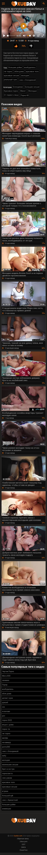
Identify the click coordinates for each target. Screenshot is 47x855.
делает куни (7, 698)
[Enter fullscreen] (43, 36)
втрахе (5, 791)
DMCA (23, 847)
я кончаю (6, 711)
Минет (23, 91)
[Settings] (34, 36)
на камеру (6, 742)
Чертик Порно (8, 671)
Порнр (4, 685)
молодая (25, 76)
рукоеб (5, 702)
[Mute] (24, 36)
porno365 (6, 747)
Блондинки (18, 87)
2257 (23, 844)
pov (3, 716)
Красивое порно (11, 91)
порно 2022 (7, 720)
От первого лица (11, 95)
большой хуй (7, 796)
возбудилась (30, 67)
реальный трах (10, 80)
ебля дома (19, 71)
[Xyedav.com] (23, 6)
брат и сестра (8, 769)
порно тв (6, 729)
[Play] (4, 36)
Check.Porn (24, 850)
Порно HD (25, 95)
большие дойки (15, 67)
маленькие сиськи (10, 765)
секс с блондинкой (27, 80)
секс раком (7, 778)
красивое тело (32, 71)
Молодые (32, 91)
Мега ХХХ (6, 676)
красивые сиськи (11, 76)
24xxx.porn (23, 841)
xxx (3, 707)
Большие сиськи (32, 87)
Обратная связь (23, 839)
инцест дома (7, 725)
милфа (5, 738)
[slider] (11, 35)
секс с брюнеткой (10, 800)
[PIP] (38, 36)
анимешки (6, 809)
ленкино (5, 680)
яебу (4, 756)
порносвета (7, 773)
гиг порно (8, 71)
